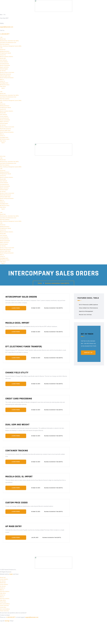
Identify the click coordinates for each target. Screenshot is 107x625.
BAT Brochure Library (4, 84)
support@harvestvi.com (6, 27)
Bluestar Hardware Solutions (6, 56)
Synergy (7, 620)
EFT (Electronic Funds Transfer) (23, 346)
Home (40, 283)
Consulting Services (4, 63)
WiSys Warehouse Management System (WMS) (10, 46)
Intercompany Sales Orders (21, 296)
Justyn (11, 574)
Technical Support (4, 69)
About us (2, 79)
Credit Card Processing (18, 398)
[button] (53, 90)
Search (3, 88)
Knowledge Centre (4, 83)
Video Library (3, 86)
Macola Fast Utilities (85, 314)
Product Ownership (4, 605)
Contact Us (2, 81)
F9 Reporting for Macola (5, 53)
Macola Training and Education (7, 77)
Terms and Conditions (5, 604)
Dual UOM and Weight (17, 424)
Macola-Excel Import (17, 322)
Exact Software (3, 60)
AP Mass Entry (13, 526)
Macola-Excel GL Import (19, 476)
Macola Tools (3, 39)
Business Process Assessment (7, 72)
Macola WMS (3, 58)
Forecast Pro (3, 55)
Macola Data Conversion (5, 74)
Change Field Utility (16, 372)
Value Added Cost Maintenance (88, 308)
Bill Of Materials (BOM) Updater (88, 305)
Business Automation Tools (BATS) (57, 283)
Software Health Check (5, 76)
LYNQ (1, 37)
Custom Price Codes (16, 502)
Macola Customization (5, 65)
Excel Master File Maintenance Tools (8, 42)
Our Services (3, 70)
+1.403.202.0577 (4, 34)
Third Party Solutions (4, 44)
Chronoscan (2, 49)
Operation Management (86, 311)
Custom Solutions (4, 62)
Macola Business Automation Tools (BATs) (9, 40)
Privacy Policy (3, 602)
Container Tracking (16, 450)
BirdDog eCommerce (4, 51)
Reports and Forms (4, 67)
